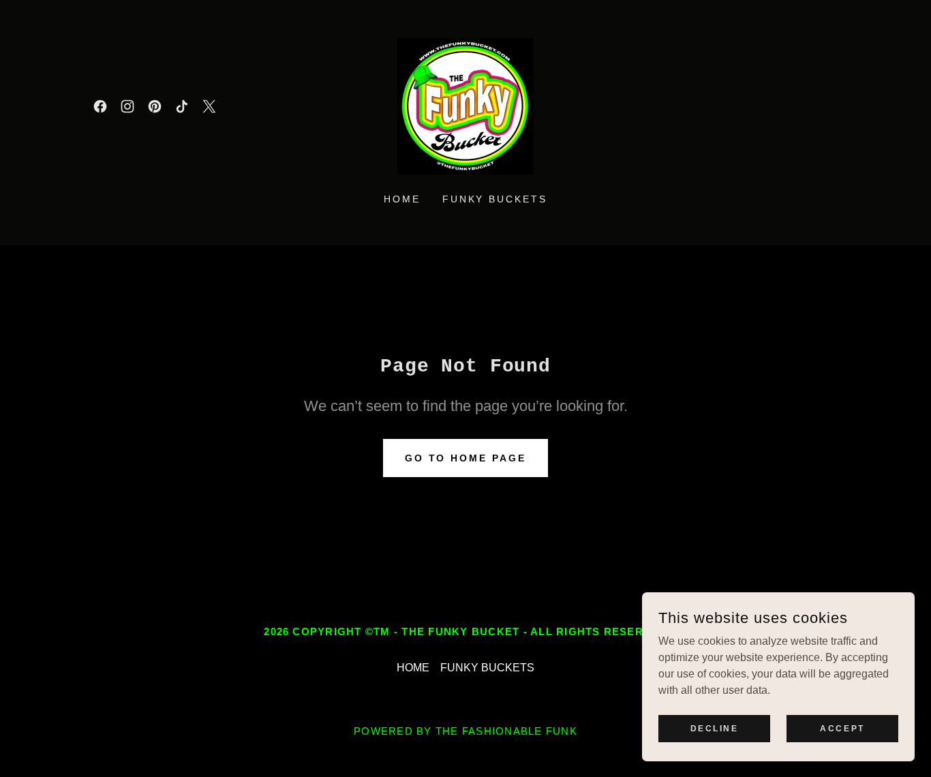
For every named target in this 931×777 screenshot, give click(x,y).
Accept (842, 728)
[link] (100, 106)
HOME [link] (402, 199)
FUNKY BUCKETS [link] (495, 199)
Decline (714, 728)
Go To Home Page (466, 458)
